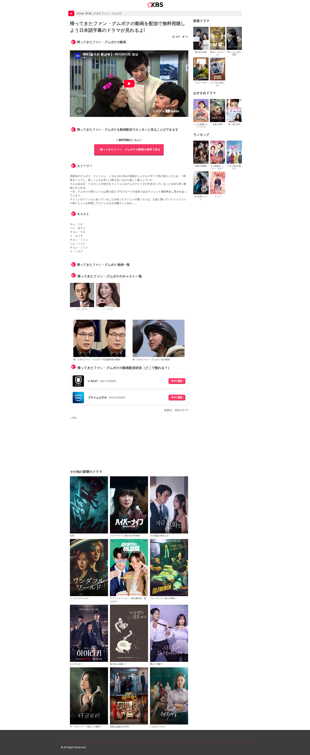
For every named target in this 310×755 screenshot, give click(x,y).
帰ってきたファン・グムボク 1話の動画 (151, 359)
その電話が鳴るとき (159, 535)
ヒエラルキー (76, 663)
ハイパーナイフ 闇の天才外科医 (125, 535)
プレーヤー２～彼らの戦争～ (163, 598)
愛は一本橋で (156, 663)
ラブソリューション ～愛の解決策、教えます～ (128, 600)
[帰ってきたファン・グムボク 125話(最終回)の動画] (99, 339)
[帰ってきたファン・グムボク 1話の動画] (159, 339)
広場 (72, 535)
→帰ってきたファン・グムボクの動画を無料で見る (128, 149)
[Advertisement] (129, 442)
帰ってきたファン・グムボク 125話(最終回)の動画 (96, 359)
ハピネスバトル (157, 726)
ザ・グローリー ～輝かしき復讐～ (86, 726)
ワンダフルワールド (79, 598)
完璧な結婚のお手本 (119, 726)
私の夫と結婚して (118, 663)
